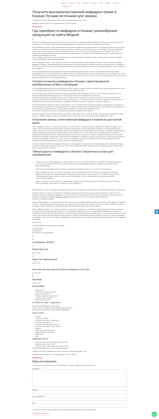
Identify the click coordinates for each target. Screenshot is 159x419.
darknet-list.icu (37, 26)
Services (85, 3)
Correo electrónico (38, 396)
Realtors (107, 3)
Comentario (36, 368)
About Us (71, 3)
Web (33, 403)
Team (78, 3)
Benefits (94, 3)
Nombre (35, 389)
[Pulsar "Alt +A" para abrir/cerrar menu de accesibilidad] (157, 211)
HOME (64, 3)
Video (101, 3)
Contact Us (116, 3)
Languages (65, 6)
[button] (154, 414)
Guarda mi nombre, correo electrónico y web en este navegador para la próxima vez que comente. (65, 409)
